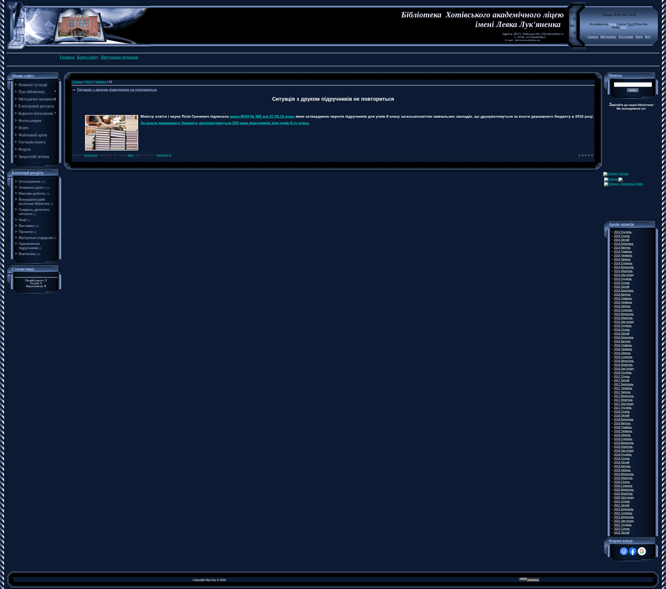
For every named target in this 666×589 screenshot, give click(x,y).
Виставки (26, 226)
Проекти (26, 232)
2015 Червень (623, 302)
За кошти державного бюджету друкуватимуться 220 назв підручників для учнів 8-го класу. (225, 123)
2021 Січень (622, 501)
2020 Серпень (623, 485)
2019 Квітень (622, 466)
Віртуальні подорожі (36, 238)
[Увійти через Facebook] (633, 551)
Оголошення (29, 181)
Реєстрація (626, 36)
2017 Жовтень (623, 399)
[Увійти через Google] (642, 551)
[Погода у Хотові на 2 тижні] (623, 183)
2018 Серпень (623, 438)
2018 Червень (623, 431)
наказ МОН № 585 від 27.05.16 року (261, 116)
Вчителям (27, 254)
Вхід (647, 36)
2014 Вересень (624, 267)
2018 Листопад (623, 450)
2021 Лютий (621, 505)
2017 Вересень (624, 395)
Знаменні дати (31, 187)
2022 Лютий (621, 532)
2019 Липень (622, 470)
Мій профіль (608, 36)
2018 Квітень (622, 423)
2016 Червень (623, 349)
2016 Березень (623, 337)
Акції (23, 220)
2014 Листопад (623, 274)
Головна (592, 36)
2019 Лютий (621, 462)
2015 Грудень (623, 325)
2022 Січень (622, 528)
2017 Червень (623, 388)
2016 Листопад (623, 368)
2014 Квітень (622, 247)
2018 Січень (622, 411)
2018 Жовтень (623, 446)
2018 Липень (622, 434)
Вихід (639, 36)
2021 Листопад (623, 520)
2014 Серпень (623, 263)
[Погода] (613, 178)
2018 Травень (623, 427)
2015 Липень (622, 306)
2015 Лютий (621, 286)
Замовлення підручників (29, 246)
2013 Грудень (623, 231)
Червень (100, 81)
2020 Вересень (624, 489)
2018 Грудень (623, 454)
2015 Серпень (623, 310)
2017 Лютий (621, 380)
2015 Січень (622, 282)
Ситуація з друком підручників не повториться (117, 90)
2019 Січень (622, 458)
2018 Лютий (621, 415)
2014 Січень (622, 235)
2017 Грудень (623, 407)
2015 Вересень (624, 313)
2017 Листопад (623, 403)
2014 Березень (623, 243)
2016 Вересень (624, 360)
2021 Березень (623, 509)
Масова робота (32, 193)
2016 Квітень (622, 341)
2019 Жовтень (623, 477)
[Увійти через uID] (624, 551)
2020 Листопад (623, 497)
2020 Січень (622, 481)
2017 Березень (623, 384)
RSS (623, 27)
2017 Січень (622, 376)
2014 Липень (622, 259)
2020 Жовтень (623, 493)
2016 (88, 81)
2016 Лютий (621, 333)
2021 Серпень (623, 513)
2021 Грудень (623, 524)
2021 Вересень (624, 516)
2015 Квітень (622, 294)
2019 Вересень (624, 474)
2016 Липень (622, 352)
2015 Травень (623, 298)
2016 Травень (623, 345)
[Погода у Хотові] (615, 173)
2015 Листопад (623, 321)
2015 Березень (623, 290)
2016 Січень (622, 329)
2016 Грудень (623, 372)
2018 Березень (623, 419)
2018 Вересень (624, 442)
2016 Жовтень (623, 364)
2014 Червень (623, 255)
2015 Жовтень (623, 317)
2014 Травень (623, 251)
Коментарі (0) (164, 155)
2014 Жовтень (623, 271)
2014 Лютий (621, 239)
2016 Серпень (623, 356)
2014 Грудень (623, 278)
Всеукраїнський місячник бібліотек (34, 201)
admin (130, 155)
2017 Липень (622, 392)
